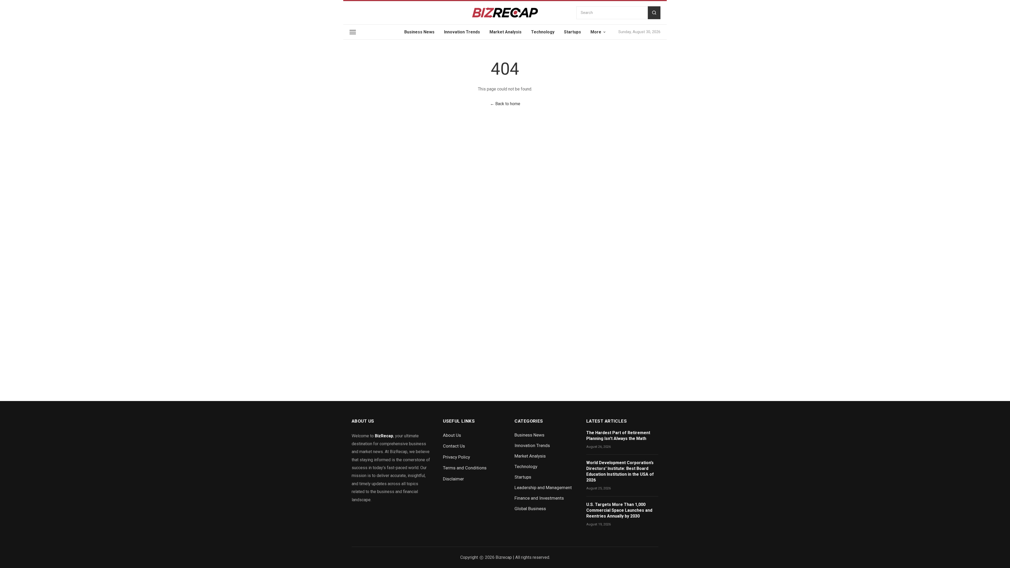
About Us (452, 435)
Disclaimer (453, 478)
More (595, 31)
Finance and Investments (539, 498)
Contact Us (454, 446)
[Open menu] (353, 32)
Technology (542, 31)
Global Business (530, 508)
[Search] (654, 12)
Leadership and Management (543, 487)
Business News (419, 31)
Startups (572, 31)
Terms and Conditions (465, 467)
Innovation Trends (462, 31)
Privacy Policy (456, 457)
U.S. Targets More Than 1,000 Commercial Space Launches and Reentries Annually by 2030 (619, 510)
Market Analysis (505, 31)
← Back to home (505, 103)
